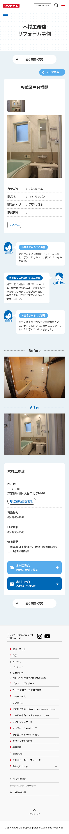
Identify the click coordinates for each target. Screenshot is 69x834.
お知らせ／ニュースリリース (27, 759)
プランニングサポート (24, 683)
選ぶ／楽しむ (19, 649)
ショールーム (19, 696)
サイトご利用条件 (18, 779)
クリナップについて (22, 740)
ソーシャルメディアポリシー (23, 785)
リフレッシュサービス (24, 721)
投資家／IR (18, 753)
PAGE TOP (34, 813)
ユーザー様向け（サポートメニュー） (31, 715)
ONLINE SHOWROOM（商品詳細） (30, 678)
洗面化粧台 (18, 672)
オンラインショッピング (25, 728)
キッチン (17, 661)
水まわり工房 (34, 709)
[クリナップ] (11, 6)
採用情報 (17, 747)
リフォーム (18, 702)
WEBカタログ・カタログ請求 (27, 689)
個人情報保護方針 (18, 792)
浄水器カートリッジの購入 (26, 734)
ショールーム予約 (42, 5)
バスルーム (18, 667)
